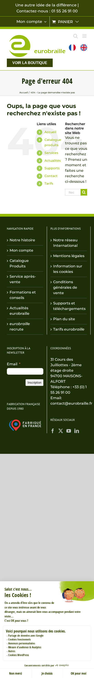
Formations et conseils (23, 295)
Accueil (50, 132)
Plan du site (64, 319)
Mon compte (21, 250)
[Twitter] (60, 431)
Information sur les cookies (67, 269)
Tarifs (48, 183)
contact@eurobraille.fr (71, 403)
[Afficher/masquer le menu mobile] (84, 36)
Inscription (34, 382)
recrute (20, 326)
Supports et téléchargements (69, 306)
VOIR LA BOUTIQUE (29, 63)
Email (12, 364)
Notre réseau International (65, 243)
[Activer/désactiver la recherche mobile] (75, 36)
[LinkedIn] (76, 431)
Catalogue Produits (19, 263)
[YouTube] (68, 431)
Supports (52, 168)
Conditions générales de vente (65, 287)
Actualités (52, 161)
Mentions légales (68, 256)
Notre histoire (22, 240)
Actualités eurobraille (19, 311)
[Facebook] (52, 431)
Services (51, 153)
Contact (50, 176)
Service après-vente (23, 279)
